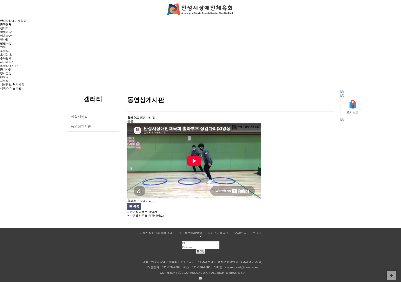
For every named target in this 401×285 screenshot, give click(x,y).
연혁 (3, 47)
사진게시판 (7, 62)
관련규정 (6, 43)
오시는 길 (6, 54)
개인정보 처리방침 (12, 84)
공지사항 (6, 69)
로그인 (257, 233)
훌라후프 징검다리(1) (150, 215)
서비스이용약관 (218, 233)
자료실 (4, 80)
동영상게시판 (9, 65)
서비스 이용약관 (10, 88)
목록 (135, 206)
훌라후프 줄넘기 (146, 211)
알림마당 (6, 32)
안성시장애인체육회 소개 (156, 233)
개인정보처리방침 (190, 233)
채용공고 (6, 77)
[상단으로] (391, 275)
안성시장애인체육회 (13, 20)
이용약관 (6, 35)
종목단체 (6, 24)
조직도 (4, 50)
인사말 (4, 39)
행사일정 (6, 73)
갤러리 (4, 28)
